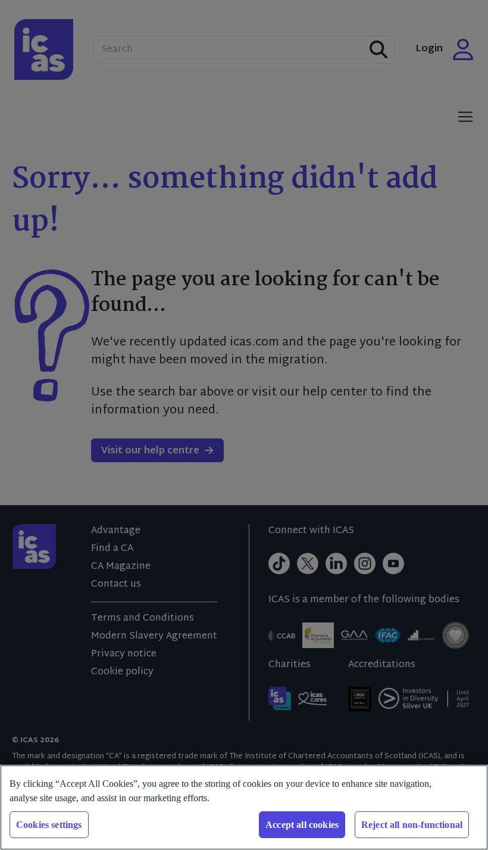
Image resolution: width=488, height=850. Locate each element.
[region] (244, 807)
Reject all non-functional (411, 825)
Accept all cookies (302, 825)
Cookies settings (49, 825)
